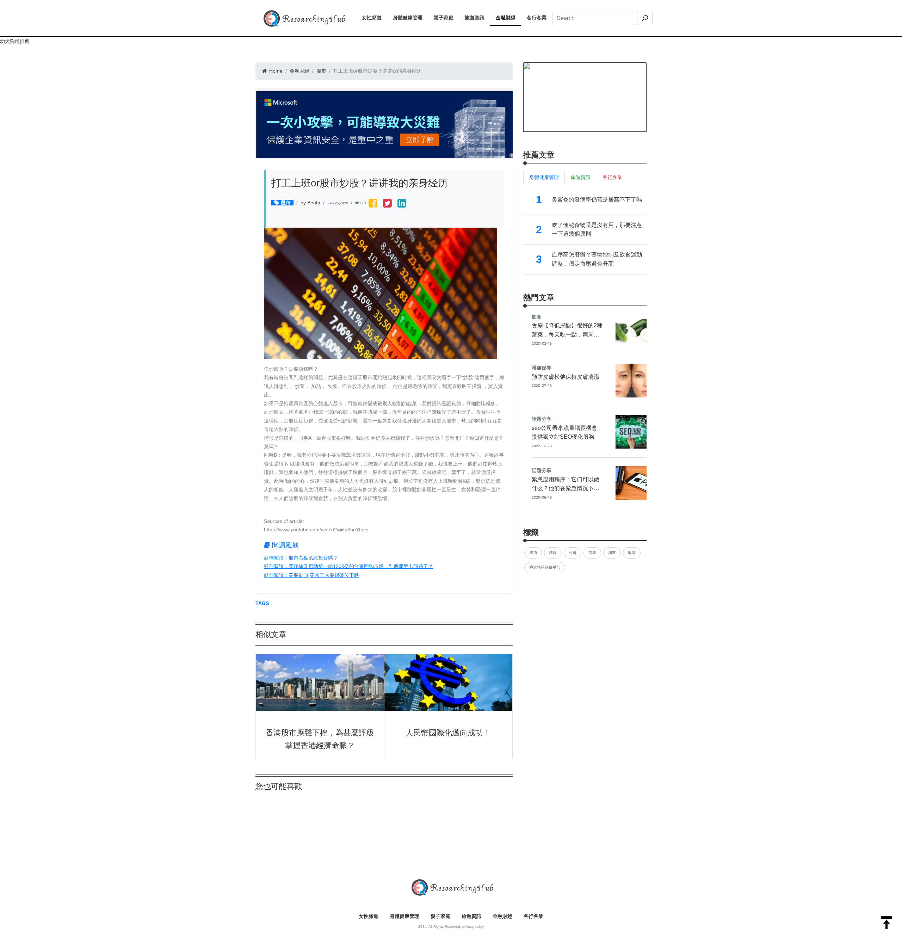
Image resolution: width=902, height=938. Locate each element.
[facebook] (373, 203)
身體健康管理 (410, 17)
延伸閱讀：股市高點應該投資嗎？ (301, 558)
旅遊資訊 (477, 17)
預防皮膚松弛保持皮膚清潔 (565, 377)
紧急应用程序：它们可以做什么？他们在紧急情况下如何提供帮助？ (565, 488)
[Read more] (585, 97)
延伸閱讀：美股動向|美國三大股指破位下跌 (311, 575)
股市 (321, 71)
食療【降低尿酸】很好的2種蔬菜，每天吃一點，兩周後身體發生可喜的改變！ (567, 334)
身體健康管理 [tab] (544, 177)
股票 (632, 552)
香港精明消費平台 (544, 567)
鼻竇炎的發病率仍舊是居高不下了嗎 (597, 200)
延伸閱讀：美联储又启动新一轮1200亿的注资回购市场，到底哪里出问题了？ (348, 566)
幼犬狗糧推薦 (15, 41)
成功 (533, 552)
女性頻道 (374, 17)
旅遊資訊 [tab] (581, 177)
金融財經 (508, 17)
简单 (592, 552)
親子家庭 (446, 17)
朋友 (612, 552)
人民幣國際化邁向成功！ (448, 732)
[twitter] (387, 203)
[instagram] (402, 203)
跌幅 (553, 552)
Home (275, 71)
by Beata (310, 202)
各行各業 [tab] (612, 177)
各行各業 (539, 17)
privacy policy (473, 926)
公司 (572, 552)
